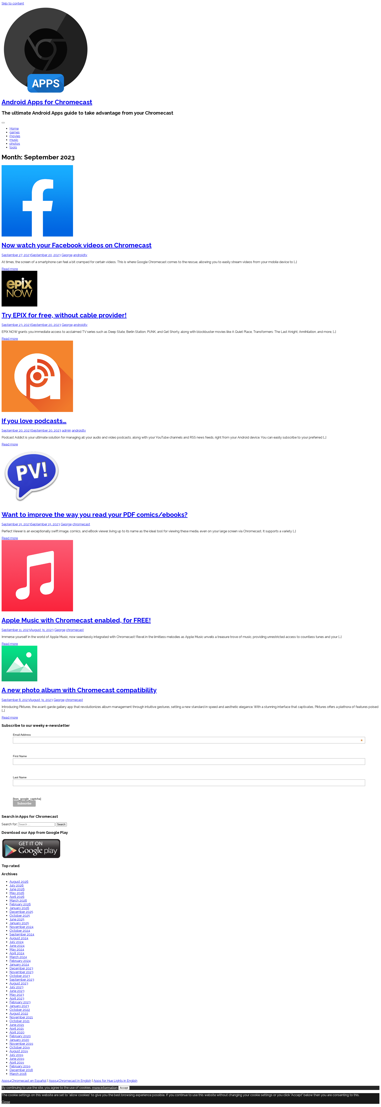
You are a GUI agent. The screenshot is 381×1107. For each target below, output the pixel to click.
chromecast (81, 524)
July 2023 (16, 987)
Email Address (188, 734)
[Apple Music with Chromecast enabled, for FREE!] (37, 610)
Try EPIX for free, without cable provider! (64, 315)
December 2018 (21, 1070)
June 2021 (17, 1025)
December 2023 (21, 968)
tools (13, 147)
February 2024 (20, 961)
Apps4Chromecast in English (70, 1081)
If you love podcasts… (34, 420)
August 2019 (19, 1051)
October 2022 (20, 1010)
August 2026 (19, 882)
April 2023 (17, 998)
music (14, 140)
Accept (124, 1087)
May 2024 (17, 949)
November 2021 (21, 1017)
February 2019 (20, 1066)
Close (6, 1102)
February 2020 (20, 1036)
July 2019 (16, 1055)
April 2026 (17, 897)
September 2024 (22, 934)
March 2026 (18, 900)
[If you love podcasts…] (37, 411)
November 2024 (22, 927)
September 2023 (22, 980)
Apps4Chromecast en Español (24, 1081)
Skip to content (13, 3)
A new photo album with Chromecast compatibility (79, 690)
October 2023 (20, 976)
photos (15, 144)
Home (14, 128)
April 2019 (17, 1062)
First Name (20, 756)
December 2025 (21, 912)
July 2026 (17, 885)
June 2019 (17, 1059)
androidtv (80, 255)
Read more (10, 269)
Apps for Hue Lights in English (115, 1081)
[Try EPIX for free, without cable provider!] (19, 305)
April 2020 (17, 1032)
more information (104, 1088)
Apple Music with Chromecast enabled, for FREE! (76, 620)
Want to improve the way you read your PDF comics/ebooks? (95, 514)
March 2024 (18, 957)
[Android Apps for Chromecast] (46, 92)
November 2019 (21, 1044)
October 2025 (20, 915)
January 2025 (19, 923)
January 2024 (19, 964)
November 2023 (21, 972)
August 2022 (19, 1013)
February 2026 (20, 904)
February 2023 (20, 1002)
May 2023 (17, 995)
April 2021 (17, 1028)
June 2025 (17, 919)
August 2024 (19, 938)
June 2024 (17, 946)
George (67, 255)
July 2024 (17, 942)
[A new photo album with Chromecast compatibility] (19, 680)
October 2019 (20, 1047)
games (15, 132)
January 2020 (19, 1040)
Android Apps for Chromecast (47, 102)
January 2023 (19, 1006)
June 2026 (17, 889)
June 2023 (17, 991)
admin (66, 430)
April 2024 (17, 953)
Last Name (20, 777)
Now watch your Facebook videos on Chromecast (77, 245)
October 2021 (20, 1021)
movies (15, 136)
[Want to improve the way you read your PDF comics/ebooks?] (31, 505)
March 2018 (18, 1074)
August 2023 (19, 983)
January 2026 (19, 908)
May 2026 (17, 893)
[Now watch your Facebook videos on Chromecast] (37, 235)
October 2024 (20, 931)
